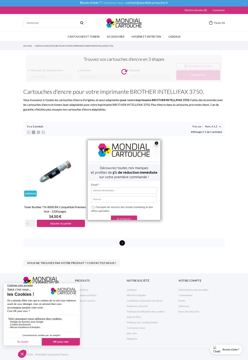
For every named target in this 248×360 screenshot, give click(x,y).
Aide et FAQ (134, 316)
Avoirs (182, 300)
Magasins (132, 338)
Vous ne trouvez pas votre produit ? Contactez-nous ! (71, 263)
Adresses (183, 306)
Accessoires (115, 36)
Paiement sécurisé (137, 306)
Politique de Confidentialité (142, 322)
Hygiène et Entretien (146, 36)
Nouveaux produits (86, 295)
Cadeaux (174, 36)
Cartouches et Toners (84, 36)
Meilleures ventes (85, 300)
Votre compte (189, 280)
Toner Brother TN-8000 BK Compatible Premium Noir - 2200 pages (55, 209)
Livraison (132, 289)
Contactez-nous (136, 327)
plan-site (132, 333)
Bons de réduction (188, 311)
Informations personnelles (193, 289)
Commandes (185, 295)
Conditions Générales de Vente (145, 300)
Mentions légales (136, 295)
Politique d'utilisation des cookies (146, 311)
